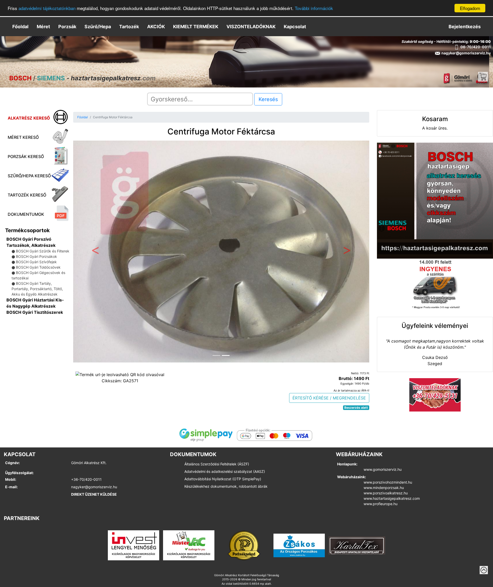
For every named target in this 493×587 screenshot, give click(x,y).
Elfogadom (470, 8)
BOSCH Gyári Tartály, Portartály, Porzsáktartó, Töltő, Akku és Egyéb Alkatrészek (37, 288)
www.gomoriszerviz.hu (383, 469)
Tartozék (129, 26)
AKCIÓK (156, 26)
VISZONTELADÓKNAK (251, 26)
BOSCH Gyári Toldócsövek (38, 267)
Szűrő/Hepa (97, 26)
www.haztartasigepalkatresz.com (392, 498)
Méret (43, 26)
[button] (95, 251)
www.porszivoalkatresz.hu (386, 493)
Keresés (268, 99)
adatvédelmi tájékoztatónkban (46, 8)
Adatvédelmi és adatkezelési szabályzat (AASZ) (224, 471)
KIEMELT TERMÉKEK (195, 26)
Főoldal (20, 26)
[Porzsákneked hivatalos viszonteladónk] (244, 544)
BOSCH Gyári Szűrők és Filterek (42, 251)
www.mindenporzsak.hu (384, 487)
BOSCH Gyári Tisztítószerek (34, 312)
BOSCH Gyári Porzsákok (36, 256)
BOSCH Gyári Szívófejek (36, 262)
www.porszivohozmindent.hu (388, 482)
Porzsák (67, 26)
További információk (314, 8)
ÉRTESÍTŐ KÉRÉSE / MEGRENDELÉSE (329, 397)
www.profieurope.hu (380, 504)
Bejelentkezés (465, 26)
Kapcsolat (295, 26)
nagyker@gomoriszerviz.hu (94, 487)
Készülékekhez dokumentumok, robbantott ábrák (226, 486)
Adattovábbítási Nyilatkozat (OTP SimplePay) (222, 479)
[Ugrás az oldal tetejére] (484, 570)
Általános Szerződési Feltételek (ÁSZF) (216, 464)
